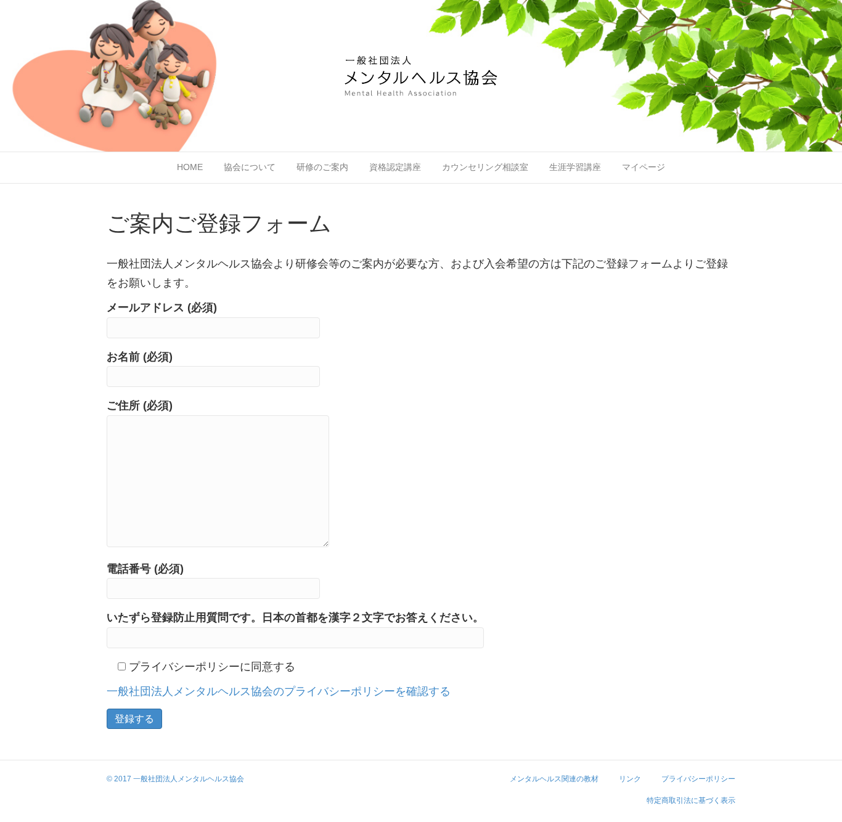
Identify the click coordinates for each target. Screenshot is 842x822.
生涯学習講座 (575, 167)
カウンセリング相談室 (485, 167)
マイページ (643, 167)
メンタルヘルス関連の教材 (554, 779)
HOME (190, 167)
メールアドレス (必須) (162, 307)
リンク (630, 779)
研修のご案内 (322, 167)
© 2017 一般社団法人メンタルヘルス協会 (175, 779)
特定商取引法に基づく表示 (691, 800)
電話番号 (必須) (145, 569)
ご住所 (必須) (140, 405)
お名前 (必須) (140, 357)
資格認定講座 (395, 167)
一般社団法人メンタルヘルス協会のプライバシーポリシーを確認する (279, 691)
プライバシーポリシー (698, 779)
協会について (250, 167)
